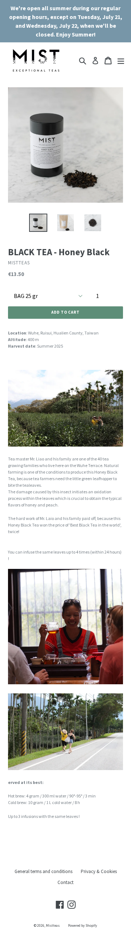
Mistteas (53, 925)
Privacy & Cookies (99, 871)
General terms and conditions (43, 871)
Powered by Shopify (82, 925)
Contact (65, 882)
